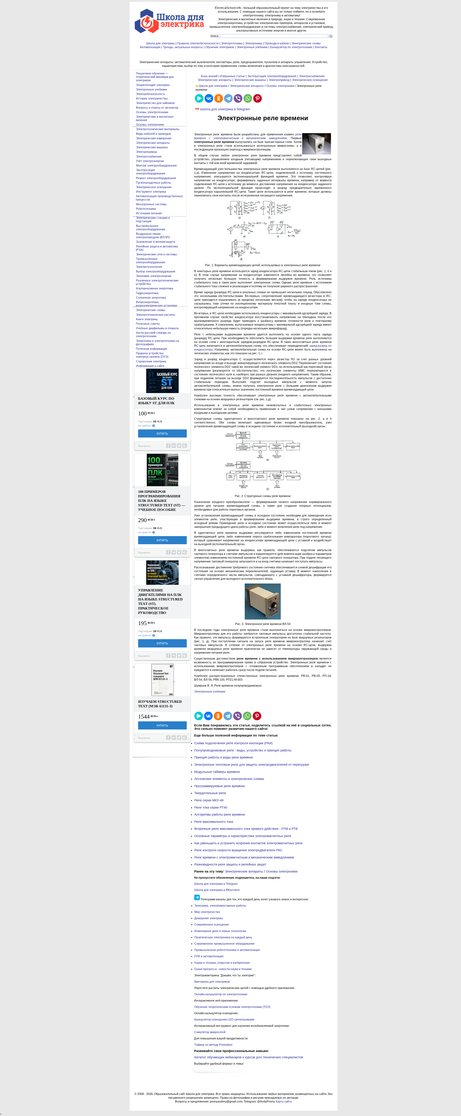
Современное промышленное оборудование (224, 943)
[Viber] (238, 98)
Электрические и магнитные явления (155, 118)
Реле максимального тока (213, 822)
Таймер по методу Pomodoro (213, 1044)
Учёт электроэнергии (150, 161)
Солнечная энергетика (151, 297)
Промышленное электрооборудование (150, 260)
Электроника (253, 43)
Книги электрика (147, 319)
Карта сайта (284, 1101)
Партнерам (145, 421)
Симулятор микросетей (209, 1032)
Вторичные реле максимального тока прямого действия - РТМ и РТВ (246, 829)
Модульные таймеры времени (217, 772)
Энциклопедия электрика (153, 84)
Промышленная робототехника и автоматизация (227, 949)
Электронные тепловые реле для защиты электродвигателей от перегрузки (251, 764)
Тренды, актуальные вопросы (183, 47)
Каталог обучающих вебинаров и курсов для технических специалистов (248, 1057)
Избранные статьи (232, 76)
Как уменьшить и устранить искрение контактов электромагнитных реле (248, 843)
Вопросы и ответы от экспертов (157, 107)
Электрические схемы (306, 43)
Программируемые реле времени (219, 786)
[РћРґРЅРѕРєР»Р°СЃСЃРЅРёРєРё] (218, 98)
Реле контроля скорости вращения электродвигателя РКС (238, 850)
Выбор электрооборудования (155, 271)
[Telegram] (228, 98)
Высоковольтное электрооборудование (150, 227)
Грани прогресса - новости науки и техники (223, 969)
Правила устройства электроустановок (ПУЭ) (152, 355)
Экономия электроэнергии (153, 276)
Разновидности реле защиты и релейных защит (230, 864)
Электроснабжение (312, 76)
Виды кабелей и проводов (153, 133)
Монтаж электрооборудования (156, 165)
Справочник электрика (151, 361)
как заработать (144, 425)
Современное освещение (211, 924)
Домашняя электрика (208, 918)
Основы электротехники (152, 112)
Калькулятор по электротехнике (291, 47)
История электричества (151, 98)
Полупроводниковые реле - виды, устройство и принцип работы (242, 750)
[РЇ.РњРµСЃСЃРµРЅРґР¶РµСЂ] (199, 98)
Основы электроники (280, 85)
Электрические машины (250, 79)
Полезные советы (148, 323)
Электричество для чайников (155, 103)
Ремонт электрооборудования (156, 178)
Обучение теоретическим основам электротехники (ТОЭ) (232, 1006)
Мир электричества (207, 911)
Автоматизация (150, 47)
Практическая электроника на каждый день (223, 937)
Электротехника (232, 43)
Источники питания (149, 213)
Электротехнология (149, 266)
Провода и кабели (277, 43)
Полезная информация (151, 348)
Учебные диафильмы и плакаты (157, 328)
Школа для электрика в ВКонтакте (217, 889)
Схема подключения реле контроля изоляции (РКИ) (233, 743)
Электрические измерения (153, 138)
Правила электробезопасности (198, 43)
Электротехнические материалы (157, 129)
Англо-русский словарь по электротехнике (153, 334)
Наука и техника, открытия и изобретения (222, 962)
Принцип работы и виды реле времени (223, 757)
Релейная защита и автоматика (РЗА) (157, 248)
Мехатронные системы (151, 204)
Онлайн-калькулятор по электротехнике (220, 994)
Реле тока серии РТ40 (210, 807)
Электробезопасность (150, 94)
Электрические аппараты (215, 79)
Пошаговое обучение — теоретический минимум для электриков (155, 77)
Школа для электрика (160, 43)
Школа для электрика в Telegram (225, 109)
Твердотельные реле (210, 793)
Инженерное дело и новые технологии (220, 931)
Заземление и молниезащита (155, 241)
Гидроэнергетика (147, 293)
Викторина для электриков (212, 981)
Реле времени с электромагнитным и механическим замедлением (244, 857)
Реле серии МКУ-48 (208, 800)
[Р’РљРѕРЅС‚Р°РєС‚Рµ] (208, 98)
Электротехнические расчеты (155, 314)
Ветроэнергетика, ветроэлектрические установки (156, 304)
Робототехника (146, 208)
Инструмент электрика (151, 191)
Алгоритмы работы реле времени (219, 814)
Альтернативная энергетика (154, 288)
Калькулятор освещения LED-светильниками (224, 1019)
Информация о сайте (150, 365)
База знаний (209, 76)
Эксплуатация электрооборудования (271, 76)
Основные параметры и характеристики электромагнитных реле (242, 836)
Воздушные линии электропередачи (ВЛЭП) (153, 235)
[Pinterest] (257, 98)
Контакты (321, 47)
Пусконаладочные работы (153, 182)
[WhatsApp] (247, 98)
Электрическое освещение (310, 79)
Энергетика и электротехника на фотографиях (157, 342)
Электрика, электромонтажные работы (220, 905)
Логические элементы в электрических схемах (229, 779)
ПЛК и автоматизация (208, 956)
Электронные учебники (252, 47)
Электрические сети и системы (156, 254)
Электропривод (279, 79)
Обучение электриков (219, 47)
